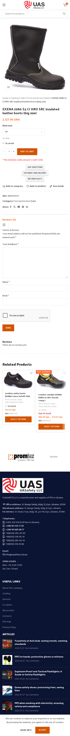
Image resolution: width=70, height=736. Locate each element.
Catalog (15, 98)
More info (26, 730)
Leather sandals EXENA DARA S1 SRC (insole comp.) (50, 397)
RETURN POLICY (35, 179)
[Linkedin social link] (27, 207)
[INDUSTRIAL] (21, 457)
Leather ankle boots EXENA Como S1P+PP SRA (17, 394)
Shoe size (7, 126)
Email (5, 296)
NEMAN (53, 457)
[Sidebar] (4, 225)
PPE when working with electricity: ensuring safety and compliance (39, 704)
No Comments (31, 648)
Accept (42, 730)
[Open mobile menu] (4, 5)
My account (8, 610)
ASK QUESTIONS (35, 167)
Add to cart (27, 151)
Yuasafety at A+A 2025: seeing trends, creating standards (41, 642)
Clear (7, 138)
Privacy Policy (9, 627)
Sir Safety (42, 410)
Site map (6, 621)
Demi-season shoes (13, 399)
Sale (23, 98)
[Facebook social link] (10, 207)
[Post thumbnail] (7, 644)
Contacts (6, 616)
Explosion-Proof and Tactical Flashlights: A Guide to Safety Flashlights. (38, 673)
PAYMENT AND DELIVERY (35, 173)
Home (5, 98)
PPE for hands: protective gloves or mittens (39, 657)
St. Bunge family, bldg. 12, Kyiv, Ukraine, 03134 (43, 504)
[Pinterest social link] (23, 207)
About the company (12, 588)
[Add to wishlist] (31, 373)
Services (6, 599)
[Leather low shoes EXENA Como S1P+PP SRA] (18, 380)
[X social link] (14, 207)
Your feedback (10, 244)
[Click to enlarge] (8, 87)
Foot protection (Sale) (38, 98)
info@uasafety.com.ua (16, 555)
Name (6, 282)
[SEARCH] (64, 13)
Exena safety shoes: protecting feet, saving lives (39, 689)
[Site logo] (35, 5)
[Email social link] (19, 207)
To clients (7, 605)
